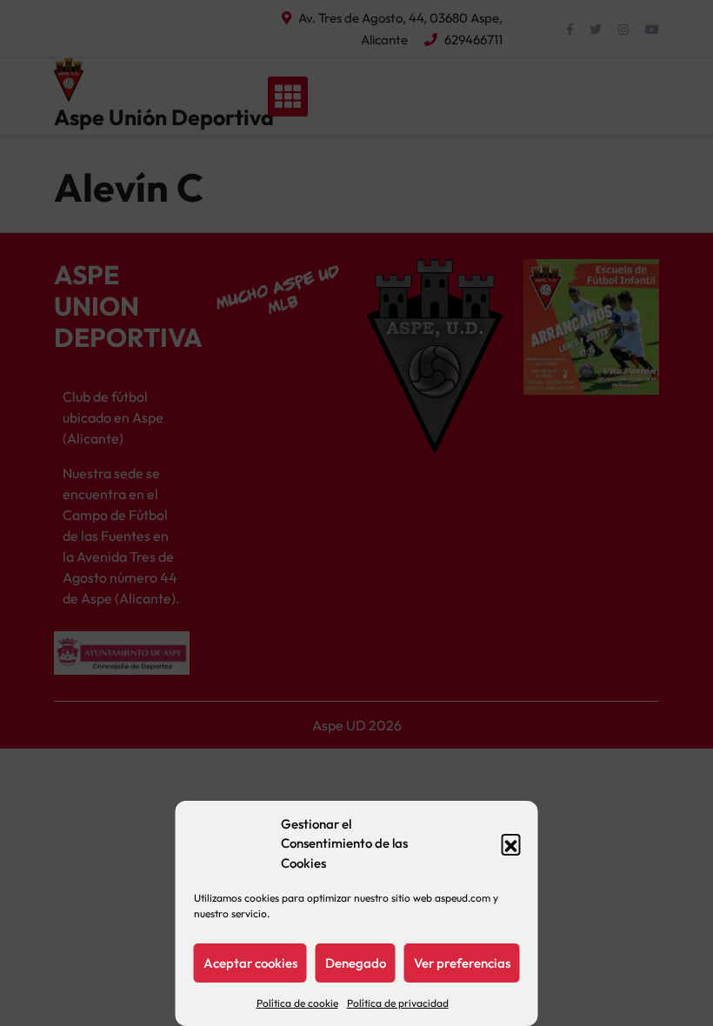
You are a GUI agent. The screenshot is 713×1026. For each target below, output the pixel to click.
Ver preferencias (462, 963)
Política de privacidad (398, 1002)
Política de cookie (297, 1002)
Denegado (355, 963)
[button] (511, 843)
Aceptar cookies (250, 963)
